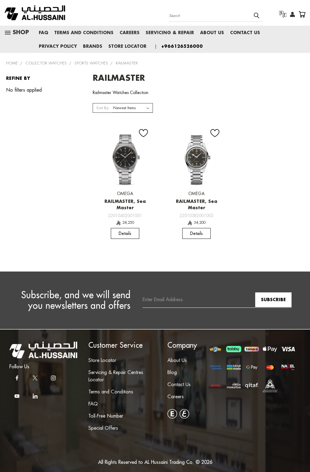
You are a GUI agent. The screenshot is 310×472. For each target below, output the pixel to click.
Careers (130, 33)
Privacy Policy (58, 46)
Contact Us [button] (179, 384)
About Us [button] (177, 360)
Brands (92, 46)
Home (12, 63)
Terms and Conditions (84, 33)
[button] (43, 350)
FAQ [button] (93, 404)
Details (125, 233)
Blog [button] (172, 372)
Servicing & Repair (170, 33)
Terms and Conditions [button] (110, 392)
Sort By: (103, 108)
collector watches (46, 63)
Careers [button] (175, 396)
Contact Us (245, 33)
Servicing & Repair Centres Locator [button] (115, 376)
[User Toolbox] (292, 14)
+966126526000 (182, 46)
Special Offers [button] (103, 428)
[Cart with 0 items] (301, 14)
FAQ (43, 33)
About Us (212, 33)
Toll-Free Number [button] (105, 416)
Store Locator (127, 46)
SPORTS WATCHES (91, 63)
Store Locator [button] (102, 360)
